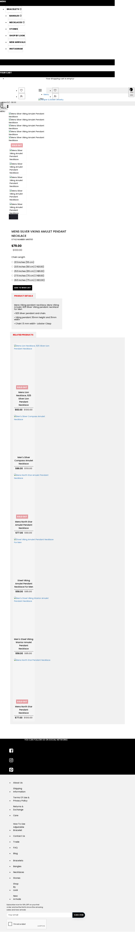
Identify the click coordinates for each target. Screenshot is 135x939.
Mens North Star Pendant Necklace (23, 709)
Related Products (23, 334)
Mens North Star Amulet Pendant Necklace (23, 525)
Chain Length (18, 257)
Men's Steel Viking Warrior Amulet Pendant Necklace (23, 644)
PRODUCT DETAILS (23, 295)
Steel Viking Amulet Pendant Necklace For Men (23, 583)
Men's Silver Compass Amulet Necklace (23, 460)
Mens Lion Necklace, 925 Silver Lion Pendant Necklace (23, 398)
